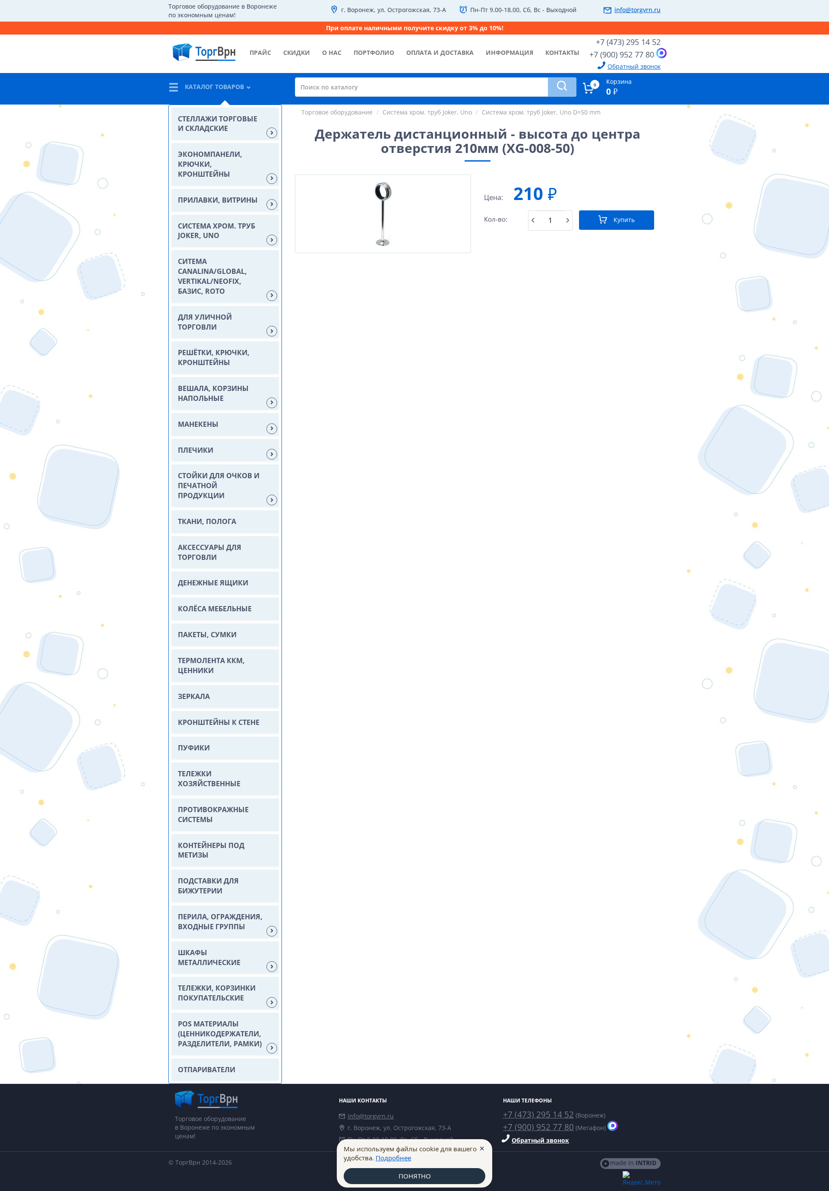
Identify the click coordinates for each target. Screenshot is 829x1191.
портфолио (374, 52)
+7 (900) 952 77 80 (621, 54)
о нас (332, 52)
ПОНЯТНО (415, 1176)
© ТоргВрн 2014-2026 (200, 1162)
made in (633, 1163)
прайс (260, 52)
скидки (296, 52)
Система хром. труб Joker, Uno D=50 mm (541, 112)
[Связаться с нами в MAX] (661, 53)
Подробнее (393, 1157)
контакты (562, 52)
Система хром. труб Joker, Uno (427, 112)
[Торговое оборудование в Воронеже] (204, 49)
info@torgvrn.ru (637, 10)
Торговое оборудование (337, 112)
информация (509, 52)
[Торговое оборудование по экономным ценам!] (250, 1099)
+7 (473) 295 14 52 (628, 42)
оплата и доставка (440, 52)
